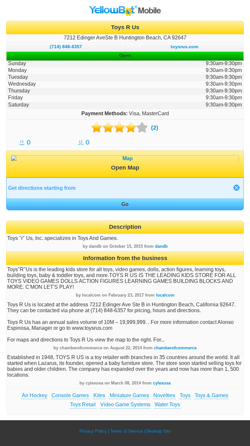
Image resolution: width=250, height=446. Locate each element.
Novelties (164, 395)
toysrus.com (184, 46)
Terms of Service (126, 431)
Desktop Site (158, 431)
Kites (99, 395)
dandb (161, 246)
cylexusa (162, 383)
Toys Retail (83, 404)
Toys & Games (211, 395)
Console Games (70, 395)
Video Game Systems (125, 404)
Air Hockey (34, 395)
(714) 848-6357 (66, 46)
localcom (165, 295)
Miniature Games (129, 395)
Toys (185, 395)
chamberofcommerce (175, 347)
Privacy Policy (93, 431)
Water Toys (167, 404)
